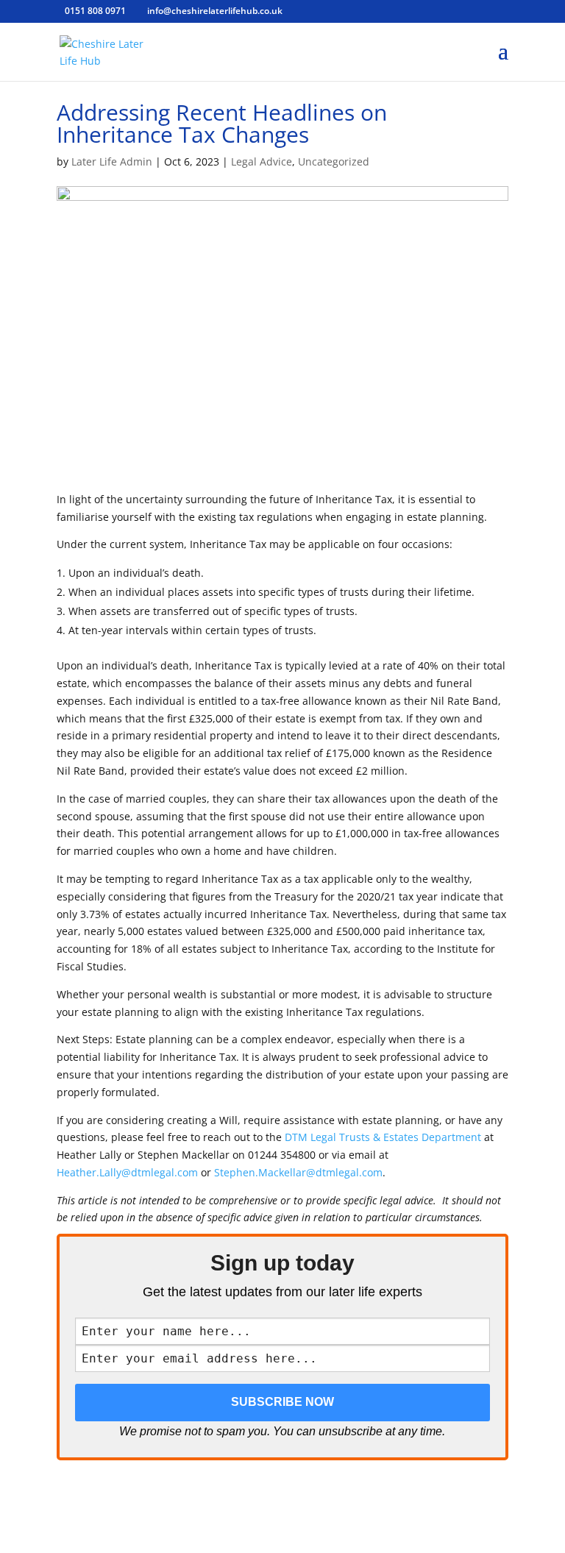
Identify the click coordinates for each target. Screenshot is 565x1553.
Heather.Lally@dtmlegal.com (127, 1172)
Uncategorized (333, 161)
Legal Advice (261, 161)
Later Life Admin (111, 161)
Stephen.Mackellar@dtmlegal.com (298, 1172)
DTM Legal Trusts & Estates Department (383, 1137)
